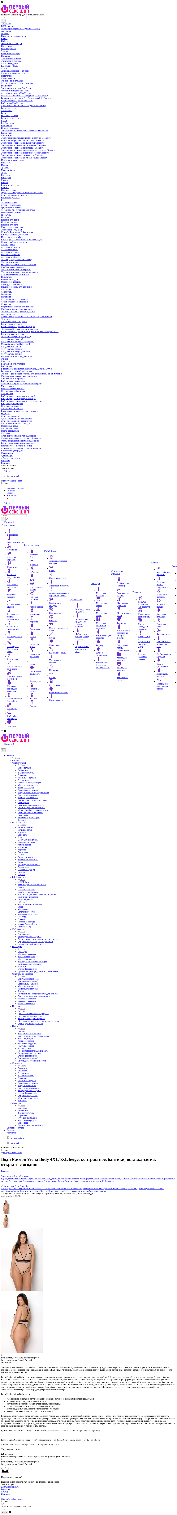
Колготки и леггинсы (30, 1191)
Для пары (22, 1108)
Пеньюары (124, 1188)
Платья (133, 1188)
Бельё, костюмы (25, 827)
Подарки (22, 1011)
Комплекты (74, 1188)
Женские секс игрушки (25, 1178)
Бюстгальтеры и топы (39, 1188)
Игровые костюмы (88, 1188)
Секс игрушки (16, 1181)
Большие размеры (20, 1188)
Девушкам (22, 1068)
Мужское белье (151, 1188)
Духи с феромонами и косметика (94, 1178)
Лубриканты (24, 934)
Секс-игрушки (24, 768)
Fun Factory (73, 1178)
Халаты (9, 1191)
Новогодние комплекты (108, 1188)
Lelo (130, 1178)
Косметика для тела (119, 1178)
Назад (17, 758)
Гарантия (5, 1489)
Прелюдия (22, 951)
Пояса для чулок (56, 1191)
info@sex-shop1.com (12, 481)
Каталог (16, 760)
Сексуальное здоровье (28, 979)
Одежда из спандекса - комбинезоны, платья (85, 1191)
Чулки (52, 1188)
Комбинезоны (62, 1188)
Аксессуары (6, 1188)
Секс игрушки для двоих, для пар (52, 1178)
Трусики (140, 1188)
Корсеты (44, 1191)
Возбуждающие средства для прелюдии (83, 1181)
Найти (4, 1512)
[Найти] (3, 20)
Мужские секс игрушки (151, 1178)
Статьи (4, 1492)
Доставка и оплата (10, 1487)
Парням (21, 1031)
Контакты (5, 1494)
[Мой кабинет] (2, 747)
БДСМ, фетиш (24, 882)
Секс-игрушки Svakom (54, 1181)
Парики (16, 1191)
